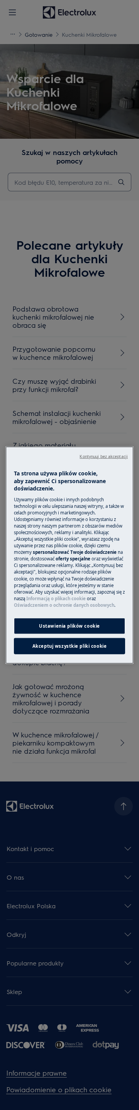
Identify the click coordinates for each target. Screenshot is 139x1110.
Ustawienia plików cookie (69, 626)
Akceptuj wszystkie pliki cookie (69, 646)
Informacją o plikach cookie (56, 598)
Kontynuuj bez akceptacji (104, 456)
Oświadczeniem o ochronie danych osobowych (64, 605)
